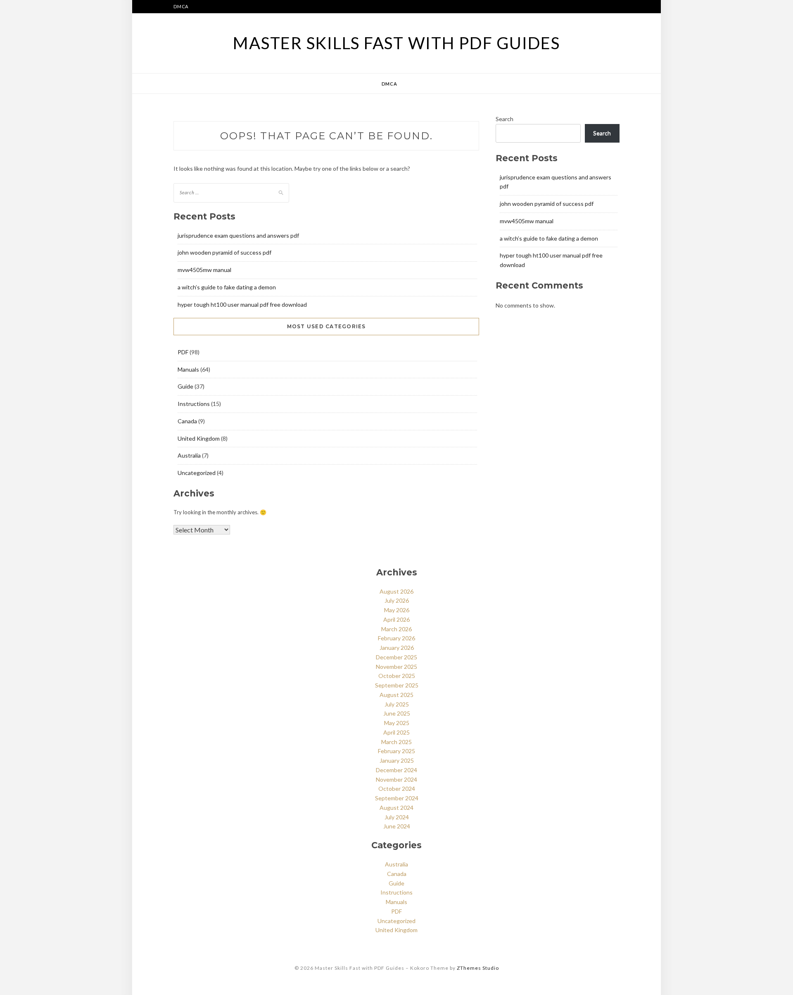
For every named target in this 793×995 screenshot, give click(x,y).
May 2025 (396, 722)
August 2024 (396, 807)
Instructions (194, 403)
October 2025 (396, 675)
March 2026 (396, 628)
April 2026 (396, 619)
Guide (185, 386)
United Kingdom (199, 438)
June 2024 (396, 826)
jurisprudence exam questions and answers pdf (238, 235)
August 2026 (396, 591)
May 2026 (396, 609)
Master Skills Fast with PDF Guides (396, 43)
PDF (183, 352)
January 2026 (397, 647)
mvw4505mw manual (204, 269)
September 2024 (396, 798)
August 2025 (396, 694)
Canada (187, 421)
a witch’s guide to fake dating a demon (227, 287)
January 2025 (397, 760)
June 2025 (396, 713)
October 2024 (396, 788)
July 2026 (397, 600)
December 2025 (396, 657)
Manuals (188, 369)
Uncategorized (197, 472)
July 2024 (397, 817)
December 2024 (396, 769)
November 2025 (396, 666)
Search (504, 118)
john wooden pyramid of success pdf (224, 252)
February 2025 (396, 750)
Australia (189, 455)
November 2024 (396, 779)
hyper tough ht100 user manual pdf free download (242, 304)
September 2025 (396, 685)
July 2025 (397, 704)
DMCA (180, 6)
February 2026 (396, 638)
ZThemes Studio (478, 968)
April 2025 (396, 732)
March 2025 (396, 741)
